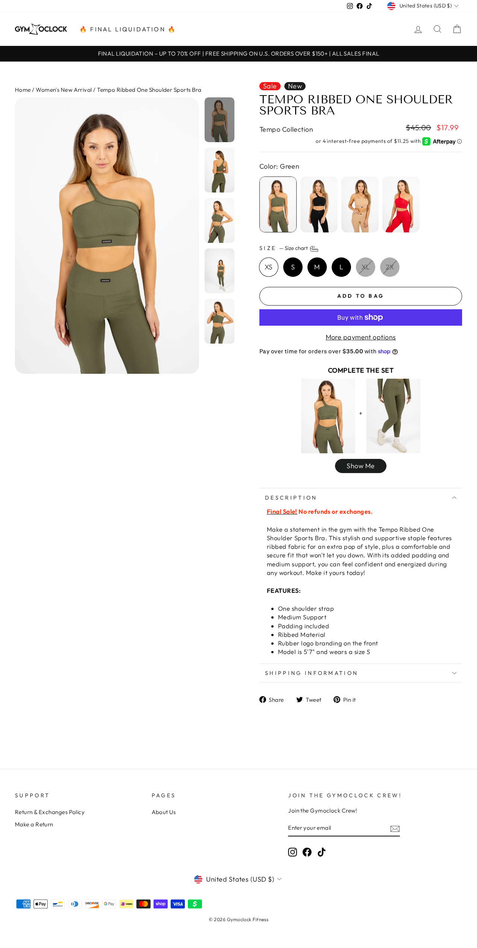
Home (23, 89)
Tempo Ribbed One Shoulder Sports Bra (149, 89)
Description (291, 497)
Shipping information (311, 673)
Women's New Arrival (64, 89)
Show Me (361, 466)
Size (284, 248)
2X (390, 267)
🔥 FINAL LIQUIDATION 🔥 (127, 29)
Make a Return (34, 824)
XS (269, 267)
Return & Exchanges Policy (50, 812)
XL (365, 267)
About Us (164, 812)
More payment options (361, 337)
